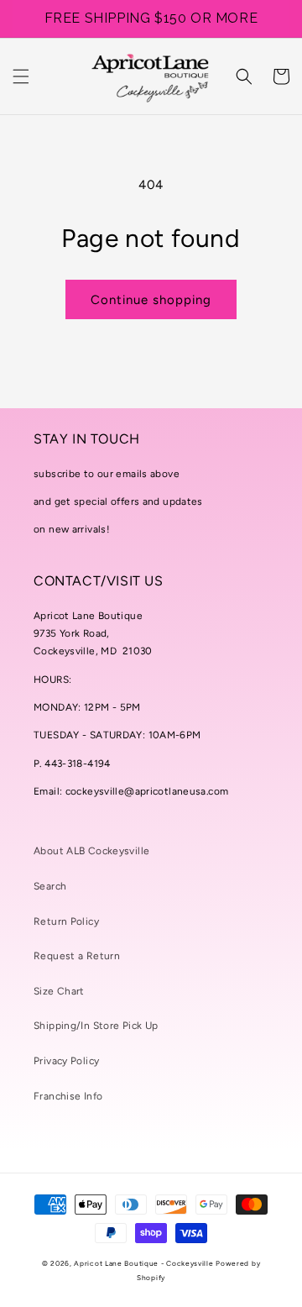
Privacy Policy (66, 1061)
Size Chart (59, 991)
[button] (21, 76)
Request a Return (77, 956)
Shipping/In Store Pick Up (96, 1025)
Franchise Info (68, 1096)
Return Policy (66, 921)
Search (50, 886)
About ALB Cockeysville (91, 851)
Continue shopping (151, 299)
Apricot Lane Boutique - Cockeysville (143, 1263)
